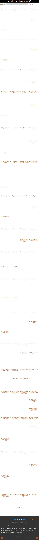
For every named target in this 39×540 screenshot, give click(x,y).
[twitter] (17, 519)
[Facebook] (15, 519)
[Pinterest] (24, 519)
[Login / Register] (34, 4)
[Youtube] (21, 519)
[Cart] (32, 4)
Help (37, 519)
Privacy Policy (33, 519)
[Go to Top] (37, 538)
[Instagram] (19, 519)
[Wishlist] (30, 4)
